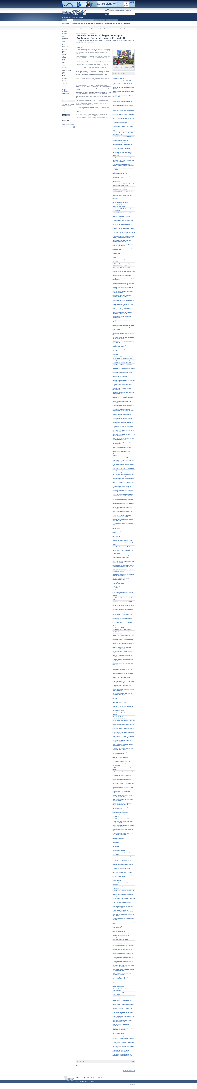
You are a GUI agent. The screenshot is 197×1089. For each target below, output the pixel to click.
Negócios (64, 73)
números (99, 1077)
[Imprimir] (77, 1061)
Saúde (63, 77)
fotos (88, 1077)
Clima (63, 39)
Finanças (64, 57)
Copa (63, 44)
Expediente (109, 20)
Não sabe (66, 111)
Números (91, 20)
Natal (63, 72)
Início (78, 28)
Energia (64, 54)
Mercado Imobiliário (66, 70)
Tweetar (132, 1061)
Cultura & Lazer (65, 46)
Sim (64, 107)
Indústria (64, 62)
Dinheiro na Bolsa (66, 94)
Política (63, 75)
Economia (64, 48)
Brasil (63, 36)
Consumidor (64, 43)
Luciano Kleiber (65, 93)
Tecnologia (64, 81)
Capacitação (65, 38)
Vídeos (85, 20)
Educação (64, 49)
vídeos (93, 1077)
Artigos (63, 35)
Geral (63, 59)
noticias (78, 1077)
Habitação (64, 60)
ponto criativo (132, 1084)
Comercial (102, 20)
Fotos (80, 20)
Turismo (64, 85)
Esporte (64, 56)
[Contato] (80, 1061)
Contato (115, 20)
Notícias (70, 20)
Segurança (64, 78)
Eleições (64, 51)
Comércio (64, 41)
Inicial (64, 20)
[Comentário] (83, 1061)
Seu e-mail (65, 126)
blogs (83, 1077)
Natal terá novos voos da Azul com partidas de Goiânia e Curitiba (92, 23)
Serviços (64, 80)
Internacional (65, 64)
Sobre (96, 20)
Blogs (75, 20)
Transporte (64, 83)
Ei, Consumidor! (65, 91)
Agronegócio (65, 33)
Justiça (63, 65)
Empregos (64, 52)
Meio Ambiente (65, 67)
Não (64, 109)
